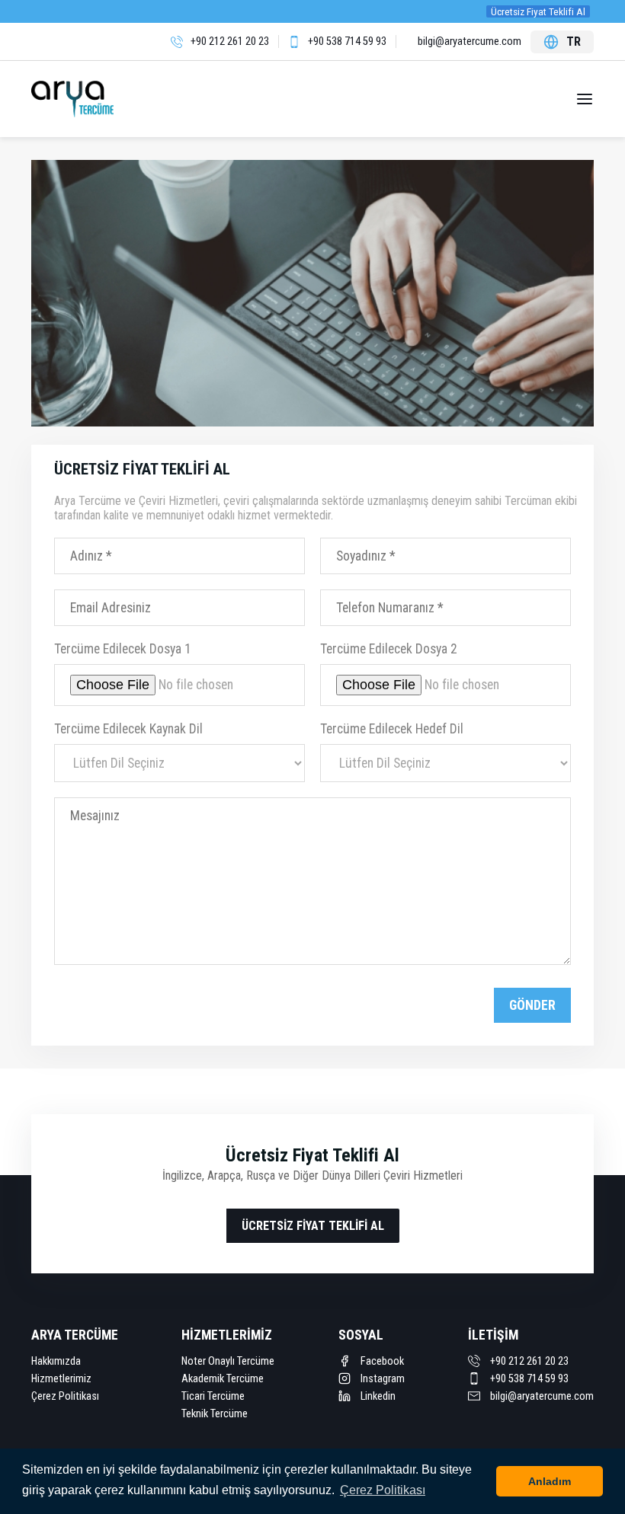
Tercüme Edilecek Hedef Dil (391, 728)
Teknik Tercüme (214, 1413)
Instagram (381, 1378)
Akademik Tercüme (222, 1378)
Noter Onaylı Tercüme (227, 1361)
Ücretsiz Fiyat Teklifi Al (538, 11)
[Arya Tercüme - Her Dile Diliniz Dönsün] (82, 99)
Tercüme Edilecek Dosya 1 (122, 648)
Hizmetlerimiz (61, 1378)
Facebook (381, 1361)
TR (573, 41)
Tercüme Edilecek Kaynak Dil (128, 728)
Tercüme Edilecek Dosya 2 (388, 648)
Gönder (532, 1005)
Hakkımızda (56, 1361)
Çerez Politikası (65, 1396)
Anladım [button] (549, 1481)
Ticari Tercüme (213, 1396)
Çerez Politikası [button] (382, 1490)
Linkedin (377, 1396)
